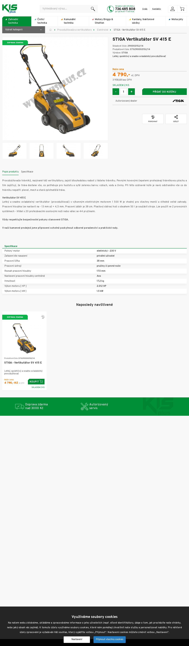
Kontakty (156, 9)
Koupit (34, 381)
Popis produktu (10, 171)
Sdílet (176, 121)
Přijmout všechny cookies (109, 639)
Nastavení (76, 639)
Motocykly (177, 19)
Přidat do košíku (164, 92)
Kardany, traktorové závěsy (143, 21)
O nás (144, 9)
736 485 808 (125, 9)
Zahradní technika (13, 21)
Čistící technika (42, 21)
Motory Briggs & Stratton (104, 21)
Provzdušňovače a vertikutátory (74, 30)
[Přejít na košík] (182, 8)
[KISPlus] (9, 8)
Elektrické (102, 30)
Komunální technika (69, 21)
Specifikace (27, 171)
